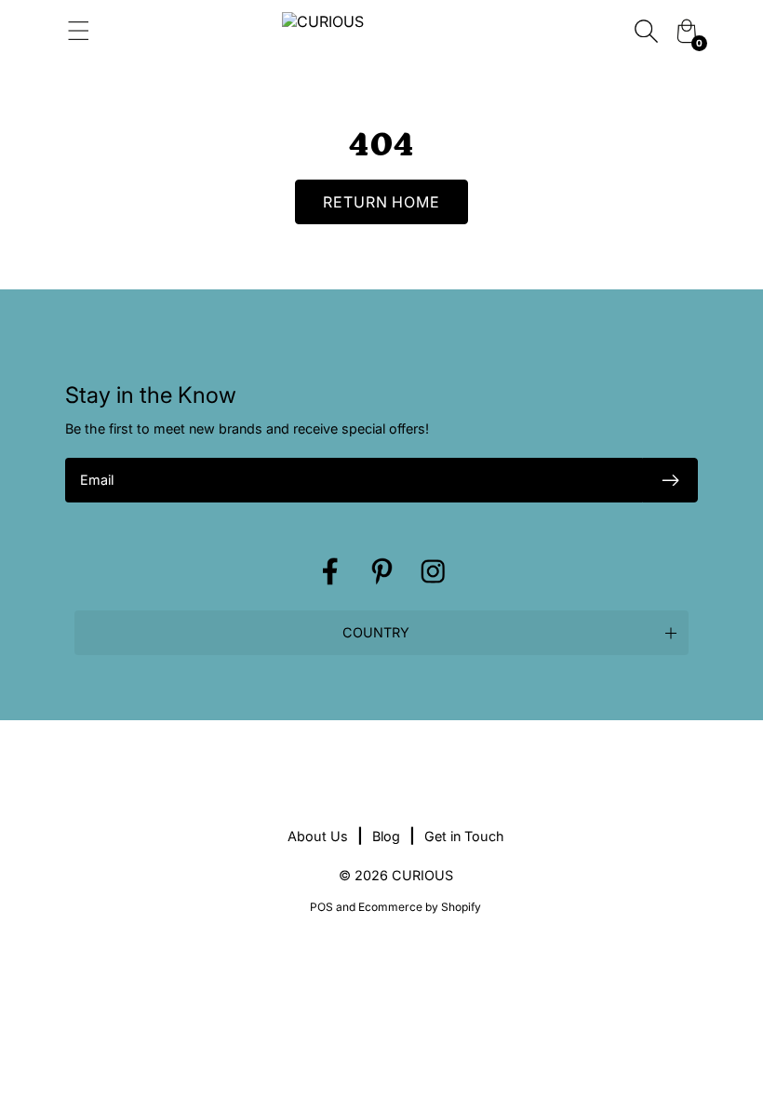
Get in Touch (464, 836)
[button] (381, 632)
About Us (318, 836)
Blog (386, 836)
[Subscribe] (670, 480)
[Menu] (150, 30)
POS (321, 907)
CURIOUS (422, 875)
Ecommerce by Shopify (419, 907)
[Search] (645, 30)
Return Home (382, 202)
